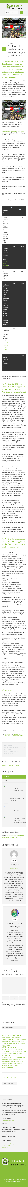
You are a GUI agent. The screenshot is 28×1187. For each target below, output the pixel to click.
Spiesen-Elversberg (13, 1059)
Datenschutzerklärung (8, 1144)
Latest (6, 780)
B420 (8, 1035)
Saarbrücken (18, 1053)
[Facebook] (12, 1173)
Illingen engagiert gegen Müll (11, 1043)
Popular (6, 776)
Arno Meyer (15, 926)
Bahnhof (12, 1035)
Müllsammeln (9, 1047)
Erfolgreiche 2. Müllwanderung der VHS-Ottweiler (12, 747)
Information (17, 734)
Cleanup (18, 1035)
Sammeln (19, 1056)
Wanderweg (10, 1063)
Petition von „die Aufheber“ (5, 263)
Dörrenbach (23, 1039)
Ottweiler (6, 1051)
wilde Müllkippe (17, 1063)
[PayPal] (22, 1173)
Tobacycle (8, 735)
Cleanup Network (16, 1037)
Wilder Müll (5, 1065)
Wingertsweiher (14, 1065)
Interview (23, 1043)
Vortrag (17, 1061)
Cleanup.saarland (6, 1037)
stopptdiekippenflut (6, 1061)
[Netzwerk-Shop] (7, 1173)
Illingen (22, 1041)
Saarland (6, 1055)
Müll (8, 1045)
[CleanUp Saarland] (14, 6)
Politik (23, 734)
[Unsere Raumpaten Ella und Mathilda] (6, 799)
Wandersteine (4, 1063)
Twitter (11, 765)
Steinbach (20, 1059)
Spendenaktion (5, 1059)
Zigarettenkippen (17, 735)
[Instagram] (17, 1173)
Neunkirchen (19, 1049)
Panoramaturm (4, 1053)
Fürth (10, 1041)
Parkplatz (11, 1053)
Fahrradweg (5, 1041)
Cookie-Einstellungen (8, 1146)
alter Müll (4, 1035)
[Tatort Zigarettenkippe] (8, 789)
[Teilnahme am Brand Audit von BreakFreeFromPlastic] (8, 820)
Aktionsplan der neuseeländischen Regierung (5, 345)
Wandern (21, 1061)
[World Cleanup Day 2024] (8, 810)
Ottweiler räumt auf (18, 1051)
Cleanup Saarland (8, 1039)
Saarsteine (13, 1056)
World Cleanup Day (7, 1067)
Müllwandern (6, 1049)
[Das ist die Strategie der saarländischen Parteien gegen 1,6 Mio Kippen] (14, 28)
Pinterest (17, 765)
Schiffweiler (21, 1057)
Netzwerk (13, 1049)
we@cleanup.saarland (8, 1120)
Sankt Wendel (5, 1057)
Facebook (4, 765)
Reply (14, 860)
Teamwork (12, 1061)
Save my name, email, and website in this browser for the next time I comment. (13, 1005)
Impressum (5, 1147)
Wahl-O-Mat (19, 81)
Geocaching (16, 1041)
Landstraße (4, 1045)
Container (18, 1039)
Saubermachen (13, 1057)
